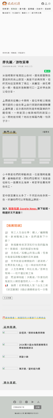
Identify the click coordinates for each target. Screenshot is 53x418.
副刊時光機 (37, 13)
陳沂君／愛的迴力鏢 (29, 368)
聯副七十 (26, 13)
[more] (46, 131)
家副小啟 (23, 356)
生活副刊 (16, 13)
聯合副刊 (6, 13)
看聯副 (14, 8)
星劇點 (48, 8)
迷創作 (39, 8)
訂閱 (37, 407)
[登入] (46, 3)
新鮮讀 (5, 8)
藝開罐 (31, 8)
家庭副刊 (21, 53)
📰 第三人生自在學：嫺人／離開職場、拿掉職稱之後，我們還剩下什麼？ (26, 236)
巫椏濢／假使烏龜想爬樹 (32, 332)
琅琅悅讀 (5, 53)
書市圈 (22, 8)
